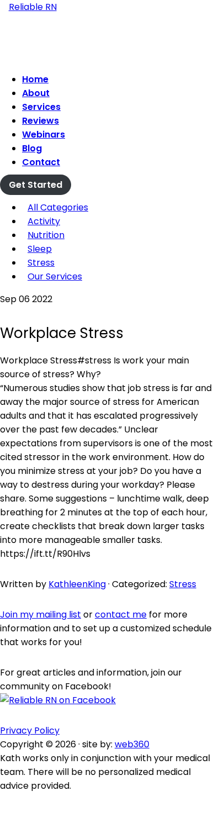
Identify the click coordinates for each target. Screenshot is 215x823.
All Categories (58, 207)
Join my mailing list (40, 614)
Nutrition (46, 235)
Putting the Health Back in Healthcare (107, 38)
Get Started (35, 184)
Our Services (55, 276)
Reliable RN (33, 7)
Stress (41, 262)
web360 (132, 744)
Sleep (40, 248)
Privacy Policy (30, 730)
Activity (44, 221)
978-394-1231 (107, 55)
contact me (121, 614)
